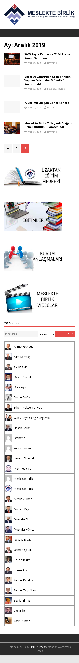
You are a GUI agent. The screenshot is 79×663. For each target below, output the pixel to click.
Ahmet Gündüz (23, 346)
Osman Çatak (23, 550)
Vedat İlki (20, 611)
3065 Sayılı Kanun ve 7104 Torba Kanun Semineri (47, 56)
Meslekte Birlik (23, 479)
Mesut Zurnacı (23, 499)
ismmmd (52, 62)
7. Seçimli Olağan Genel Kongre (46, 103)
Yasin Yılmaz (22, 621)
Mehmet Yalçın (23, 468)
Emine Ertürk (22, 397)
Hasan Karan (22, 428)
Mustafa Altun (23, 519)
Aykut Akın (20, 367)
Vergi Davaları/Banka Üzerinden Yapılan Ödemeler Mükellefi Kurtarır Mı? (47, 80)
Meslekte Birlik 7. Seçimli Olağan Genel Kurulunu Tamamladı (48, 125)
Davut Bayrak (23, 377)
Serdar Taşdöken (25, 590)
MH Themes (38, 647)
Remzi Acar (21, 570)
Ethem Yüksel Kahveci (28, 407)
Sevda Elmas (22, 600)
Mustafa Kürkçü (24, 529)
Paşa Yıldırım (22, 560)
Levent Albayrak (56, 88)
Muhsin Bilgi (22, 509)
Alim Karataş (22, 357)
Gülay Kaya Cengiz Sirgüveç (32, 418)
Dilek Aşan (21, 387)
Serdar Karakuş (24, 580)
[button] (73, 33)
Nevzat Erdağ (22, 539)
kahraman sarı (23, 448)
